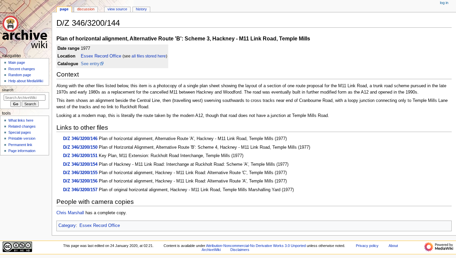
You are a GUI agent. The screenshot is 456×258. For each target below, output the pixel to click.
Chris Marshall (70, 213)
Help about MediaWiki (25, 81)
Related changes (22, 126)
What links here (20, 120)
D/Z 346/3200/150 (80, 147)
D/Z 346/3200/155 (80, 172)
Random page (19, 75)
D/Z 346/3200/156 (80, 181)
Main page (16, 62)
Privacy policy (367, 246)
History (141, 9)
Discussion (85, 9)
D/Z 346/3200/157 (80, 189)
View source (117, 9)
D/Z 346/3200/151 (80, 155)
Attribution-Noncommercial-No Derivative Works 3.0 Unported (256, 246)
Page (64, 9)
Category (67, 225)
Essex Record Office (101, 56)
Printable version (21, 138)
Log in (444, 3)
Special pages (19, 132)
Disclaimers (239, 250)
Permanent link (20, 145)
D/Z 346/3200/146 (80, 138)
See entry (90, 63)
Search (7, 90)
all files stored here (149, 56)
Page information (21, 151)
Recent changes (21, 69)
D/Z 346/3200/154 (80, 164)
